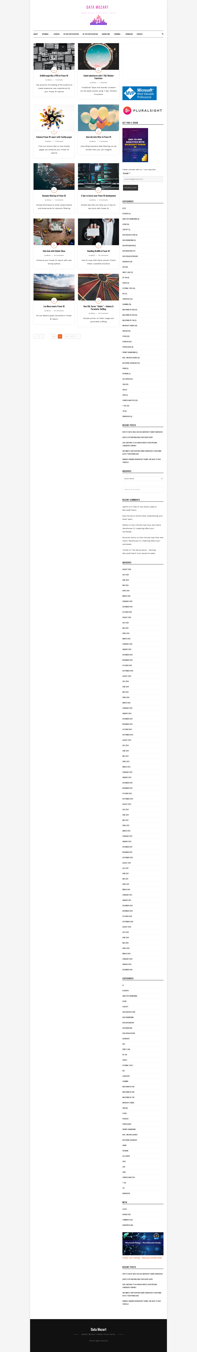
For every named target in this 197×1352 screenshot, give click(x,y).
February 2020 (127, 959)
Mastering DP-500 (128, 309)
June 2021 (125, 873)
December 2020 (127, 905)
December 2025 (127, 606)
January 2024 (126, 713)
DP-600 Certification (71, 34)
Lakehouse (126, 299)
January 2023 (126, 777)
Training (117, 34)
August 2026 (126, 569)
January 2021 (126, 900)
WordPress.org (127, 1225)
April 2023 (125, 761)
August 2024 (126, 676)
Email (126, 173)
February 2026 (127, 601)
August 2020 (126, 927)
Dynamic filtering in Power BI (54, 195)
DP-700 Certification (90, 34)
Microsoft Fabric (128, 325)
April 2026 (125, 590)
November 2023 (127, 724)
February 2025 (127, 644)
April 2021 (125, 884)
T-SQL (124, 405)
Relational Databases (129, 363)
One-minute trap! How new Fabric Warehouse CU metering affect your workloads (141, 528)
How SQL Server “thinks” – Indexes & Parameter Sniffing (98, 307)
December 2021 (127, 847)
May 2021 (125, 879)
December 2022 (127, 782)
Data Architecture (128, 235)
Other (124, 336)
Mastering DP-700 (128, 320)
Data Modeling (127, 251)
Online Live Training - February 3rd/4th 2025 (142, 1258)
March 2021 (126, 889)
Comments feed (127, 1219)
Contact (140, 34)
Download (129, 34)
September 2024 (127, 670)
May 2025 (125, 628)
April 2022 (125, 825)
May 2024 (125, 692)
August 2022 (126, 804)
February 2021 (127, 895)
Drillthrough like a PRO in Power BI (54, 75)
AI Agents (125, 213)
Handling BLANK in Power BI (98, 250)
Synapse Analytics (128, 400)
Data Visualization (128, 256)
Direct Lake (126, 272)
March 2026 (126, 596)
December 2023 (127, 718)
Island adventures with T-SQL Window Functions (98, 77)
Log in (124, 1209)
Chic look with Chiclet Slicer (54, 250)
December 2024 (127, 654)
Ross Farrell (127, 516)
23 (72, 336)
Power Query (126, 347)
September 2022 (127, 798)
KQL (123, 293)
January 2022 (126, 841)
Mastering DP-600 (128, 315)
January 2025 (126, 649)
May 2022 (125, 820)
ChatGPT (125, 229)
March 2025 (126, 638)
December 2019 (127, 969)
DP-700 (124, 277)
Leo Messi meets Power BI (54, 306)
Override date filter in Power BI (98, 136)
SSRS (124, 395)
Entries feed (126, 1214)
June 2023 (125, 750)
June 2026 (125, 580)
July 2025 (125, 622)
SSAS (124, 384)
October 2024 (127, 665)
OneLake (125, 331)
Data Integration (128, 245)
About (36, 34)
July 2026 (125, 574)
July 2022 (125, 809)
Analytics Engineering (129, 219)
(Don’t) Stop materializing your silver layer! (137, 437)
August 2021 (126, 863)
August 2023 (126, 740)
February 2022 (127, 836)
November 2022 (127, 788)
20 (54, 336)
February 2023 (127, 772)
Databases (126, 261)
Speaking (45, 34)
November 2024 (127, 660)
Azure (124, 224)
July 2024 (125, 681)
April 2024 (125, 697)
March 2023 (126, 767)
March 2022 (126, 830)
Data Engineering (128, 240)
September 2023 (127, 734)
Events (124, 283)
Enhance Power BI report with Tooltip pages (54, 136)
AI (123, 208)
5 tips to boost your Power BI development (98, 195)
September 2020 (127, 921)
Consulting (106, 34)
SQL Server (126, 379)
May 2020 (125, 943)
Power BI (125, 341)
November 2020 (127, 911)
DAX (123, 267)
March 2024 (126, 702)
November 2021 (127, 852)
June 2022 (125, 815)
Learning (125, 304)
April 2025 (125, 633)
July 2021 (125, 868)
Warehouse (126, 416)
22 (66, 336)
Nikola (125, 525)
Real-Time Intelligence (129, 357)
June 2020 (125, 937)
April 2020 (125, 948)
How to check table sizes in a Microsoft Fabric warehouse (142, 432)
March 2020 (126, 953)
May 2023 (125, 756)
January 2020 (126, 964)
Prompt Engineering (129, 352)
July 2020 (125, 932)
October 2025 (127, 612)
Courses (57, 34)
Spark (124, 368)
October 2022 (127, 793)
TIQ (123, 411)
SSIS (123, 389)
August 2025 (126, 617)
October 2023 (127, 729)
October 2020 (127, 916)
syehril (125, 507)
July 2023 (125, 745)
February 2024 (127, 708)
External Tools (127, 288)
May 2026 (125, 585)
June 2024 (125, 686)
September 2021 (127, 857)
